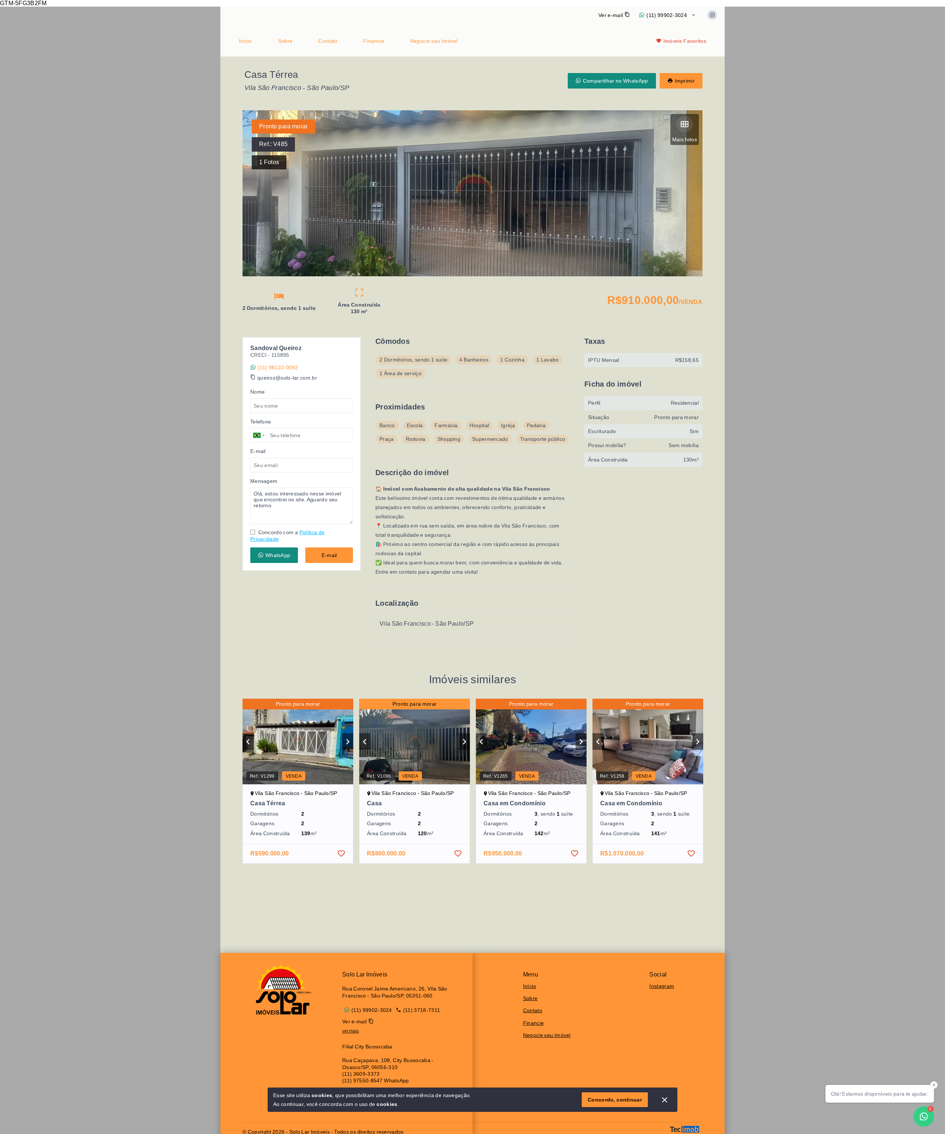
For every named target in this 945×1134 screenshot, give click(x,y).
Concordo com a (287, 535)
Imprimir (685, 81)
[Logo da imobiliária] (281, 990)
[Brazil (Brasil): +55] (259, 435)
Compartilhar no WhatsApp (615, 81)
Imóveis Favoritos (684, 41)
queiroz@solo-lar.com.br (287, 378)
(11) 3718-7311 (421, 1010)
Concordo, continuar (615, 1100)
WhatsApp (277, 555)
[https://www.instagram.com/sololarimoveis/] (712, 15)
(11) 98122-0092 (278, 367)
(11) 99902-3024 (666, 15)
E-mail (329, 555)
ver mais (350, 1031)
